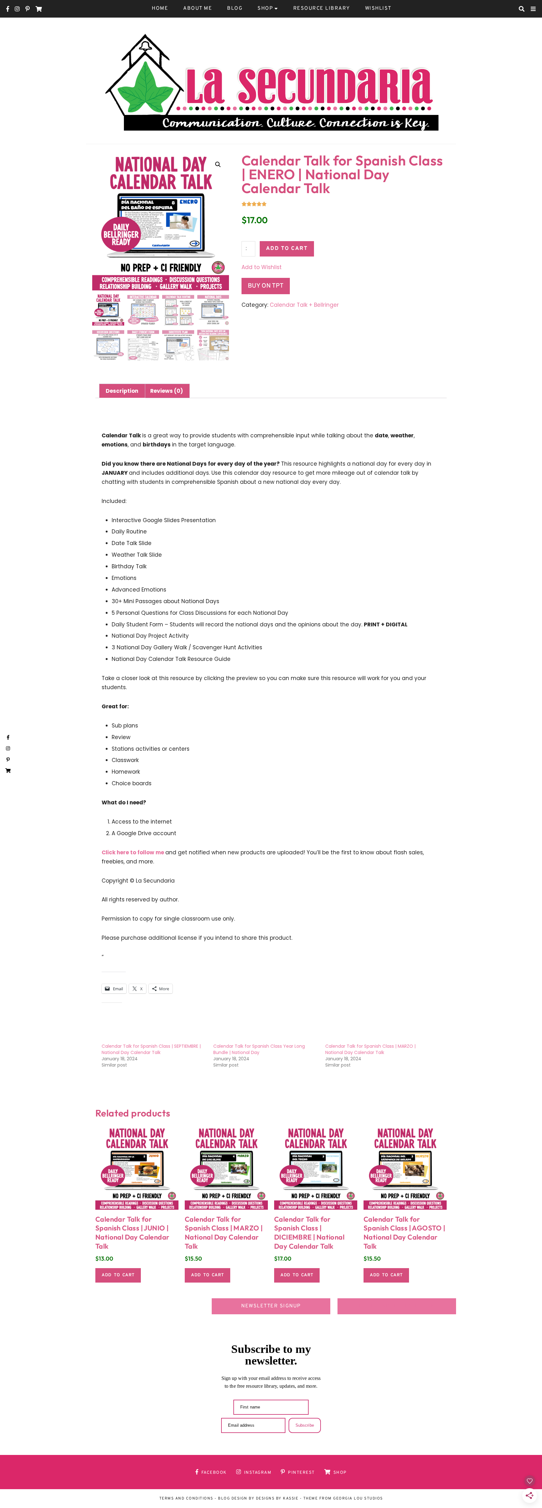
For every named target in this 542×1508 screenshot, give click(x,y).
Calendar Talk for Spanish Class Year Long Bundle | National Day (259, 1049)
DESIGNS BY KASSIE (277, 1498)
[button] (218, 164)
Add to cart (287, 248)
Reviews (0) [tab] (166, 391)
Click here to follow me (133, 852)
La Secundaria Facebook (397, 1306)
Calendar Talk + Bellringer (304, 305)
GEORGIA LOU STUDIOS (358, 1498)
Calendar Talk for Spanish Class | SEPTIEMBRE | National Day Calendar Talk (151, 1049)
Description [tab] (122, 391)
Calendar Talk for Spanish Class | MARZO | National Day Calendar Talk (370, 1049)
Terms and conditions (186, 1498)
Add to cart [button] (118, 1275)
